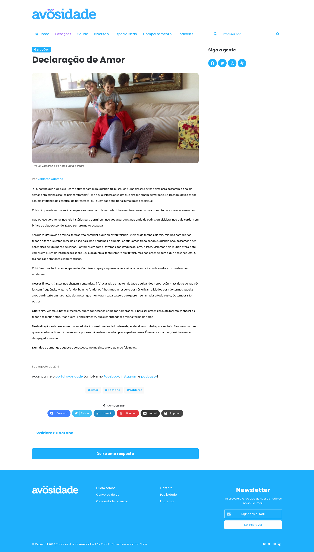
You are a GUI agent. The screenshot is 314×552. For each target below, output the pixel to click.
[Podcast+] (242, 63)
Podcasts (186, 34)
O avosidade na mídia (112, 501)
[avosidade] (64, 14)
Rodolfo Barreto (111, 544)
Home (44, 34)
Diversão (101, 34)
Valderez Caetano (50, 179)
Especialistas (126, 34)
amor (94, 390)
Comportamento (157, 34)
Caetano (113, 390)
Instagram (129, 376)
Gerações (63, 34)
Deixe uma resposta (115, 453)
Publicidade (168, 495)
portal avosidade (69, 376)
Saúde (82, 34)
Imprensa (167, 501)
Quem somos (105, 488)
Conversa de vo (107, 495)
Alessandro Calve (135, 544)
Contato (166, 488)
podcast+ (149, 376)
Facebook (111, 376)
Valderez (135, 390)
